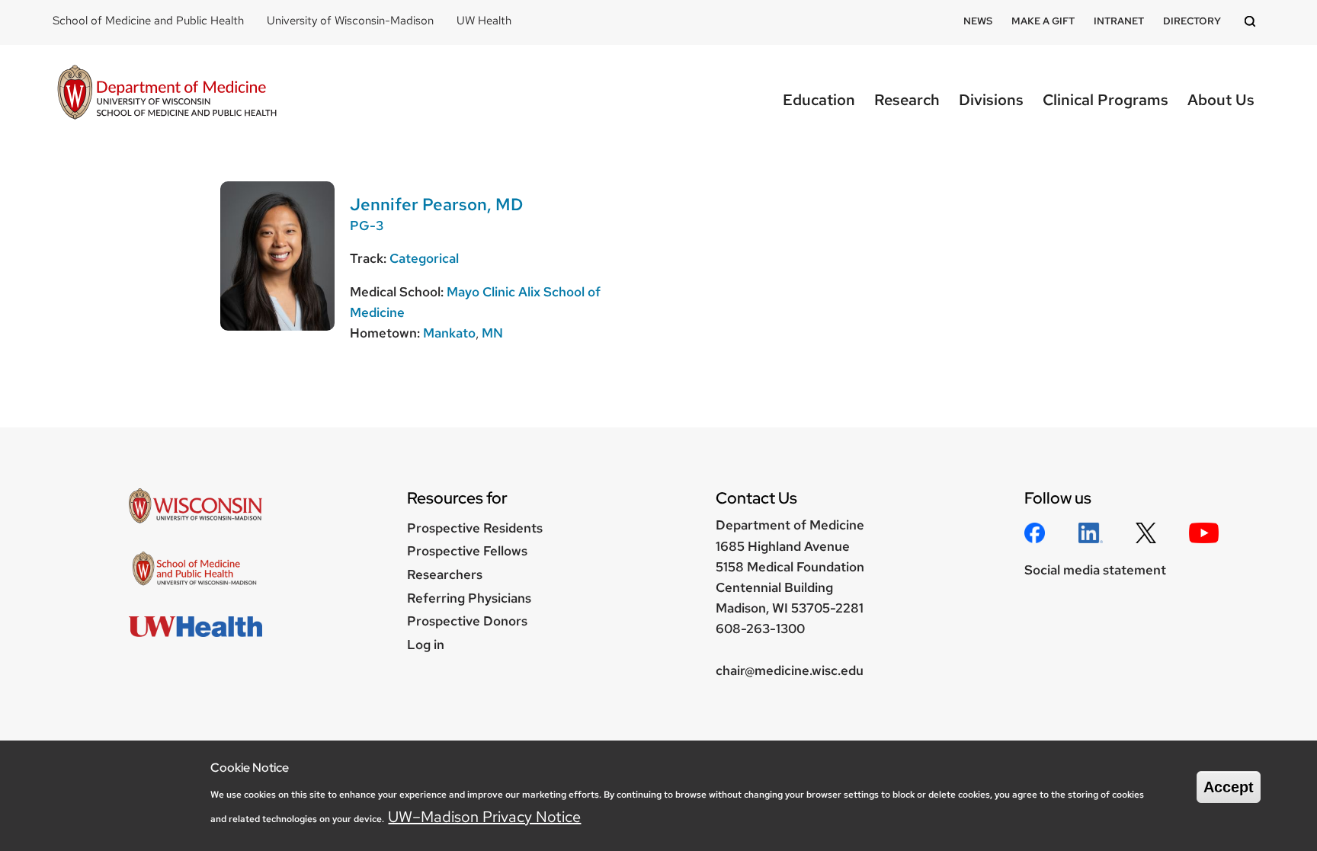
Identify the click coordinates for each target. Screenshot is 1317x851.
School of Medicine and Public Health (148, 20)
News (977, 20)
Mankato (449, 333)
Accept (1228, 787)
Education (819, 100)
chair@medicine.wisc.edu (790, 670)
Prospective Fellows (467, 550)
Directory (1192, 20)
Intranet (1119, 20)
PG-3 (366, 225)
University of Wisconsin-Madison (350, 20)
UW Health (484, 20)
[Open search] (1252, 22)
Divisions (991, 100)
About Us (1221, 100)
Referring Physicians (469, 598)
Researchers (444, 574)
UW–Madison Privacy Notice (484, 817)
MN (492, 333)
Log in (425, 644)
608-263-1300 (760, 628)
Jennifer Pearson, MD (436, 205)
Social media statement (1095, 569)
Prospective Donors (467, 621)
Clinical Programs (1105, 100)
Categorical (424, 258)
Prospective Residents (475, 528)
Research (907, 100)
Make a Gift (1043, 20)
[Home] (167, 94)
